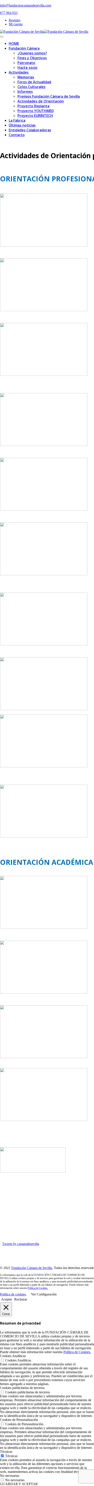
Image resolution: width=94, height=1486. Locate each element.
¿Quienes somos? (32, 53)
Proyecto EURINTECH (35, 115)
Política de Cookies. (38, 1288)
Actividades (19, 72)
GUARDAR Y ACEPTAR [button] (19, 1484)
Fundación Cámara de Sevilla (31, 1268)
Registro (14, 20)
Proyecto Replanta (33, 106)
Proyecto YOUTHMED (35, 110)
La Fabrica (17, 120)
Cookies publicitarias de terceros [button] (22, 1388)
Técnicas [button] (6, 1451)
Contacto (17, 134)
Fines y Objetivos (32, 57)
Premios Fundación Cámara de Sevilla (48, 96)
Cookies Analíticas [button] (13, 1356)
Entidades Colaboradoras (30, 130)
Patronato (26, 62)
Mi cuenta (16, 24)
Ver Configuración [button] (44, 1294)
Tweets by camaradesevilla (20, 1244)
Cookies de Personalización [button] (19, 1420)
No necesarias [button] (9, 1475)
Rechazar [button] (20, 1299)
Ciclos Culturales (31, 86)
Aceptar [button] (6, 1299)
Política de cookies (13, 1294)
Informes (25, 91)
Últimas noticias (22, 125)
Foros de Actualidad (34, 82)
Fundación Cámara (24, 48)
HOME (14, 43)
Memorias (25, 77)
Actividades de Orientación (40, 101)
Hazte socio (27, 67)
